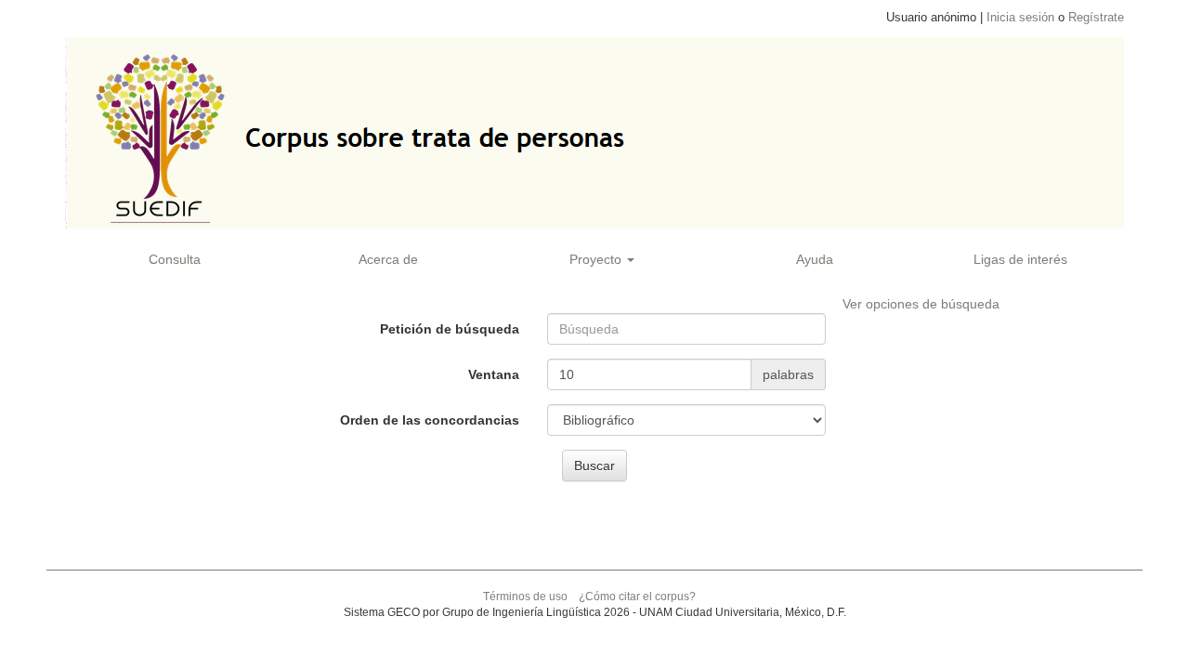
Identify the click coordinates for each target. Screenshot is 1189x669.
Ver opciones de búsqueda (921, 303)
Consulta (175, 259)
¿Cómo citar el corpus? (637, 596)
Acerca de (388, 259)
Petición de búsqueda (449, 328)
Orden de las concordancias (429, 420)
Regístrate (1096, 17)
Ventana (493, 374)
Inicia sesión (1020, 17)
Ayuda (814, 259)
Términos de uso (525, 596)
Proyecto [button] (597, 259)
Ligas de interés (1020, 259)
